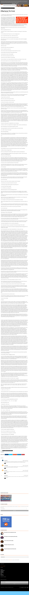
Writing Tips (2, 575)
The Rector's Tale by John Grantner (9, 544)
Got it (16, 3)
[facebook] (24, 587)
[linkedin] (28, 587)
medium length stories (8, 450)
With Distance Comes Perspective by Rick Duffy (10, 536)
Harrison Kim (5, 460)
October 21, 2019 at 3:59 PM (25, 470)
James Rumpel (6, 465)
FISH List (2, 569)
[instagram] (26, 587)
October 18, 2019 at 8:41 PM (25, 460)
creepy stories (4, 450)
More (1, 573)
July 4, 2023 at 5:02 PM (26, 475)
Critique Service (3, 570)
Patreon (19, 506)
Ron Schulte (5, 470)
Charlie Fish (2, 572)
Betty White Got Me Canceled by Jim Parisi (10, 532)
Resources (2, 574)
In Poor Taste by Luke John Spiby (8, 540)
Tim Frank (11, 450)
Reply (5, 463)
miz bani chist (6, 475)
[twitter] (22, 587)
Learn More (13, 3)
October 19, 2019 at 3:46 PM (25, 465)
